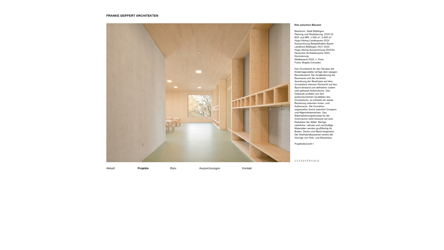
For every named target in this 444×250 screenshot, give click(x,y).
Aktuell (110, 168)
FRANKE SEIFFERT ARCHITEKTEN (132, 15)
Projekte (143, 168)
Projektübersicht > (304, 143)
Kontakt (247, 168)
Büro (173, 168)
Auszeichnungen (209, 168)
